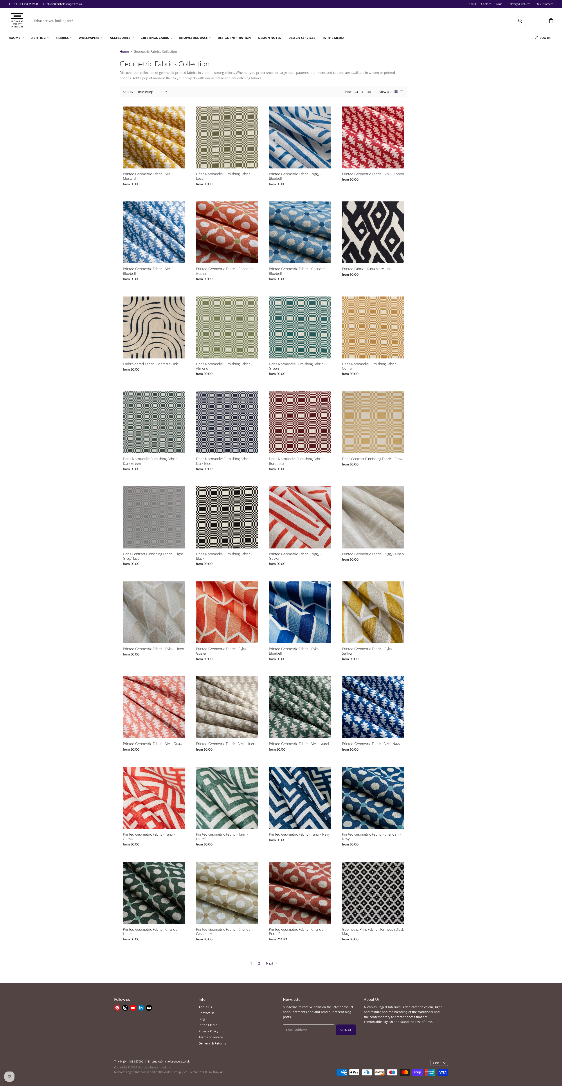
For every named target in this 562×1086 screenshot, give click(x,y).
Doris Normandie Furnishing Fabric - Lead (224, 176)
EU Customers (544, 3)
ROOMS (15, 38)
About (472, 3)
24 (356, 92)
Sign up (346, 1030)
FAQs (499, 3)
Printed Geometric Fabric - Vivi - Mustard (148, 176)
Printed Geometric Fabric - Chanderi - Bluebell (298, 271)
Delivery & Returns (519, 3)
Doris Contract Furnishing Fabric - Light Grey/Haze (153, 556)
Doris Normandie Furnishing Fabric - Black (224, 556)
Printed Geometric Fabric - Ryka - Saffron (368, 651)
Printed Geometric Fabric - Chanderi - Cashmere (225, 931)
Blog (202, 1019)
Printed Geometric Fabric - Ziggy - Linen (373, 554)
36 (362, 92)
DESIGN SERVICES (301, 38)
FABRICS (63, 38)
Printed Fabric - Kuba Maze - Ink (366, 268)
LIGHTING (39, 38)
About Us (205, 1007)
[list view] (402, 92)
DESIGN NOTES (269, 38)
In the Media (208, 1025)
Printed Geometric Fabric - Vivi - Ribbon (373, 174)
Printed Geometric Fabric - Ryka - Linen (153, 648)
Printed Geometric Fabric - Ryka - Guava (222, 651)
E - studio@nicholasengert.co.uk (62, 3)
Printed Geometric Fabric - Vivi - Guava (153, 743)
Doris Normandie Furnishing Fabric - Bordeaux (297, 461)
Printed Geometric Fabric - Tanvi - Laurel (222, 836)
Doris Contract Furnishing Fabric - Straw (372, 458)
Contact (486, 3)
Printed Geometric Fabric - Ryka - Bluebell (295, 651)
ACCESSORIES (120, 38)
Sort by (128, 92)
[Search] (520, 21)
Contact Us (206, 1013)
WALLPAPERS (90, 38)
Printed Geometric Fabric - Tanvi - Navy (299, 834)
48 (369, 92)
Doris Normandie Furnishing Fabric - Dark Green (151, 461)
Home (124, 51)
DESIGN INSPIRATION (234, 38)
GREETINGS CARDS (155, 38)
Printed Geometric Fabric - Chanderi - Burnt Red (298, 931)
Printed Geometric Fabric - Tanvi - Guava (149, 836)
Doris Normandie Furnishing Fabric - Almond (224, 366)
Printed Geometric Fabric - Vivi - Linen (225, 743)
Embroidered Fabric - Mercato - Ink (150, 364)
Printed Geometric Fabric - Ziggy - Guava (295, 556)
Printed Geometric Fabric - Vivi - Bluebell (148, 271)
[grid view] (396, 92)
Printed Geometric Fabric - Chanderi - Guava (225, 271)
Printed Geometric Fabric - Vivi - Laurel (299, 743)
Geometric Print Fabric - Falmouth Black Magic (373, 931)
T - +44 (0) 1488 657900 (23, 3)
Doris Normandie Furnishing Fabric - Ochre (370, 366)
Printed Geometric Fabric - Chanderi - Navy (371, 836)
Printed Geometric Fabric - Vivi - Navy (371, 743)
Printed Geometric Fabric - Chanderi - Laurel (152, 931)
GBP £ (437, 1063)
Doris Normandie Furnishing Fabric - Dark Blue (224, 461)
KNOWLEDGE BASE (194, 38)
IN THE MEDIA (333, 38)
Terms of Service (211, 1037)
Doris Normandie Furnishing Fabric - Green (297, 366)
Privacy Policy (208, 1031)
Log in (545, 38)
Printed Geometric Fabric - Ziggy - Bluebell (295, 176)
